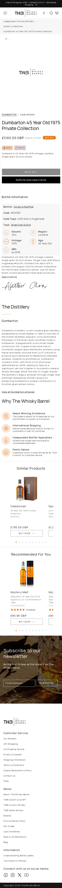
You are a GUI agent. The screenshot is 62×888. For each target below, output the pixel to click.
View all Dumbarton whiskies (18, 391)
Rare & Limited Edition (15, 836)
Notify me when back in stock (31, 180)
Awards (7, 815)
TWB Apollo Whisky (13, 810)
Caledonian (18, 506)
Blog (5, 842)
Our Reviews (9, 738)
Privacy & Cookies (12, 754)
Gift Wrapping (10, 744)
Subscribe (47, 683)
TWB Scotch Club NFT (15, 799)
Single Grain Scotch (21, 224)
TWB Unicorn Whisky (14, 805)
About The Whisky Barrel (16, 794)
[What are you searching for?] (59, 22)
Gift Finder (9, 826)
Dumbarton (9, 114)
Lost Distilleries (11, 831)
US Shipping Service (13, 749)
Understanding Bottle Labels (18, 855)
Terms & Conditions (13, 765)
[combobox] (31, 22)
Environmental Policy (14, 821)
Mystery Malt (20, 592)
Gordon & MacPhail (13, 26)
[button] (5, 13)
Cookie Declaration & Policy (17, 770)
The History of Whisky (15, 860)
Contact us (9, 775)
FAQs (6, 781)
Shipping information (14, 759)
